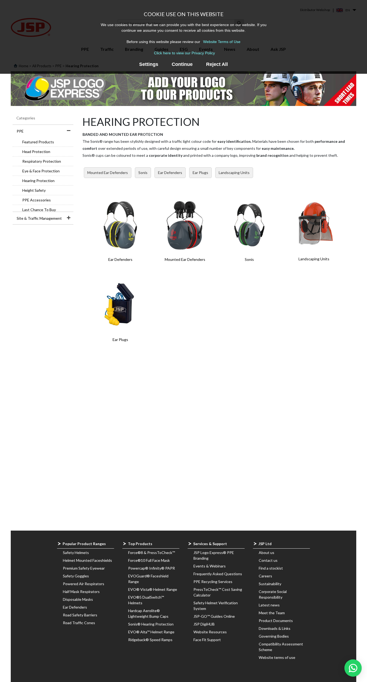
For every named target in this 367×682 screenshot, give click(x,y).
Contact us (268, 560)
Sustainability (270, 583)
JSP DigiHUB (204, 624)
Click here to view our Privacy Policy (184, 53)
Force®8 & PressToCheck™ (151, 552)
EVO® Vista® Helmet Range (152, 589)
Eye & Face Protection (41, 171)
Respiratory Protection (41, 161)
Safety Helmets (76, 552)
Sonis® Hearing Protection (151, 624)
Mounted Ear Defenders (107, 172)
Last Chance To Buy (39, 209)
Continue (182, 64)
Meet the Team (272, 612)
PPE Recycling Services (212, 581)
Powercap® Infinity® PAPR (151, 568)
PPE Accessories (36, 200)
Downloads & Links (274, 628)
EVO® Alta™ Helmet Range (151, 632)
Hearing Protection (38, 180)
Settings (148, 64)
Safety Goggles (76, 576)
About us (266, 552)
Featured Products (38, 142)
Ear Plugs (200, 172)
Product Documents (276, 620)
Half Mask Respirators (81, 591)
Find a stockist (271, 568)
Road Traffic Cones (79, 622)
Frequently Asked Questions (217, 573)
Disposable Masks (78, 599)
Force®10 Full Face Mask (149, 560)
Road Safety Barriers (80, 615)
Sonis (142, 172)
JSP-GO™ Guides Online (214, 616)
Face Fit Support (207, 639)
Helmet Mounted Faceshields (87, 560)
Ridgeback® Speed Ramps (150, 639)
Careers (265, 576)
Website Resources (210, 632)
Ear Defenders (170, 172)
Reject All (217, 64)
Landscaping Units (234, 172)
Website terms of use (277, 657)
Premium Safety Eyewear (84, 568)
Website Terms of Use (221, 42)
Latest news (269, 605)
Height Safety (34, 190)
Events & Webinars (209, 566)
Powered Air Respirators (83, 583)
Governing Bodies (274, 636)
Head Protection (36, 151)
